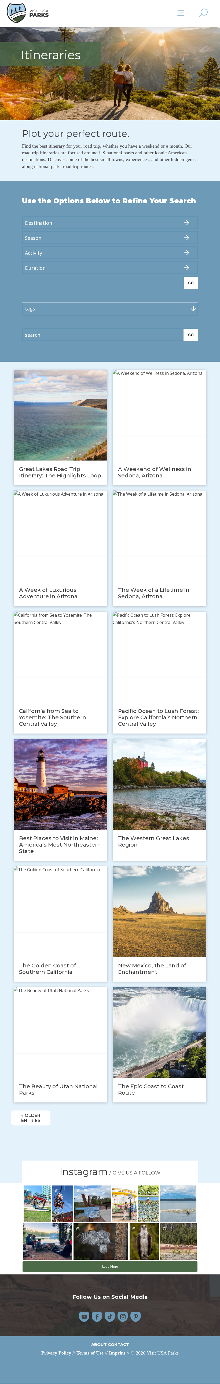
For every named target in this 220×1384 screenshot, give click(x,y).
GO (191, 282)
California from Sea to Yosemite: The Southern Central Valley (52, 717)
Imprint (117, 1353)
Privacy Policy (56, 1353)
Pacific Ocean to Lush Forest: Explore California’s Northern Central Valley (158, 717)
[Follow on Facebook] (97, 1316)
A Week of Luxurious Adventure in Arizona (48, 593)
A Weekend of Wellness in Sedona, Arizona (154, 472)
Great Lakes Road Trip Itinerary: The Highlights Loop (60, 472)
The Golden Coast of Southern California (47, 968)
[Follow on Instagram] (123, 1316)
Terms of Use (90, 1353)
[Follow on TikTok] (110, 1316)
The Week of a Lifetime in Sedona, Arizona (153, 593)
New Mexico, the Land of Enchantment (152, 968)
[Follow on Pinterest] (135, 1316)
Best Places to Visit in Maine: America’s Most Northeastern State (60, 844)
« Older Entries (31, 1118)
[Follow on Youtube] (84, 1316)
